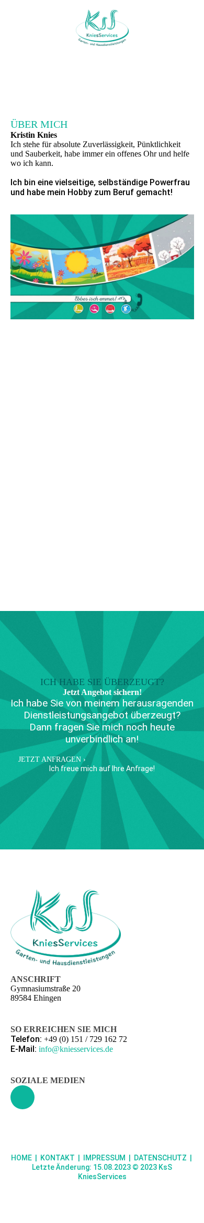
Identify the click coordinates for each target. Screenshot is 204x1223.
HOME (21, 1158)
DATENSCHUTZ (160, 1158)
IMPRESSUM (104, 1158)
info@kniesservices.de (76, 1049)
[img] (102, 27)
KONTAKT (57, 1158)
